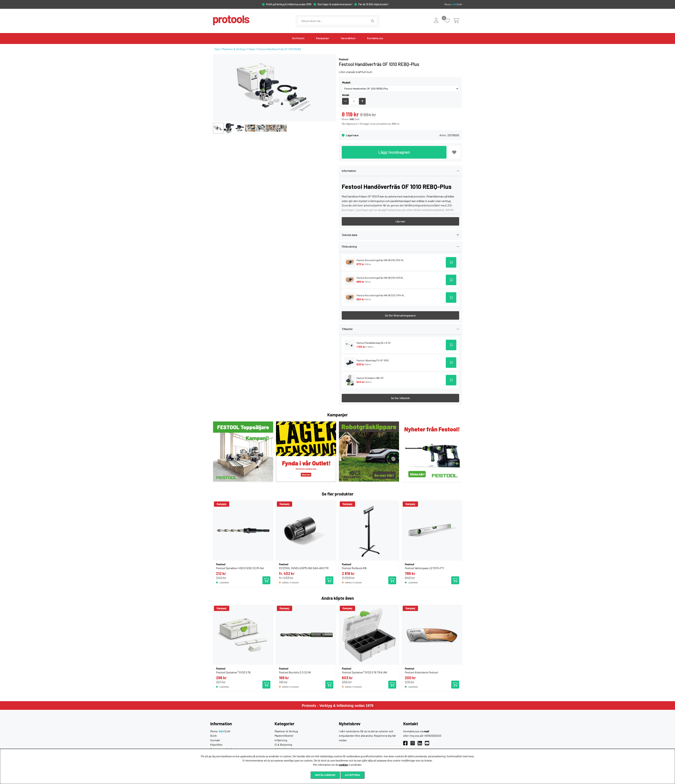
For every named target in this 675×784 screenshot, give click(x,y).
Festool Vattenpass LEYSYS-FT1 (424, 568)
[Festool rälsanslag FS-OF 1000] (350, 363)
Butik (213, 735)
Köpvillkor (216, 744)
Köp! (330, 578)
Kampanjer (322, 38)
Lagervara (352, 135)
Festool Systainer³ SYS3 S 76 (233, 672)
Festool (343, 59)
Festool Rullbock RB (354, 568)
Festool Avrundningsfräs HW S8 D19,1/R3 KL (380, 277)
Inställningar (325, 775)
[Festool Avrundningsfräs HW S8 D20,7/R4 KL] (350, 297)
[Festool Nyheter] (432, 480)
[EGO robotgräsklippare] (369, 480)
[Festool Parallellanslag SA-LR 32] (350, 345)
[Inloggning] (436, 20)
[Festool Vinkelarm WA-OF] (350, 380)
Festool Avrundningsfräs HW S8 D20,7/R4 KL (380, 295)
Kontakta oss (375, 38)
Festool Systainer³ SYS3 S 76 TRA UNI (364, 672)
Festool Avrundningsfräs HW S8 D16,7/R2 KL (380, 260)
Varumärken (348, 38)
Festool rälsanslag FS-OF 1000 (372, 360)
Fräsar (251, 49)
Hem (217, 49)
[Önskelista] (449, 21)
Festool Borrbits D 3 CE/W (295, 672)
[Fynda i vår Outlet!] (306, 480)
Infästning (281, 740)
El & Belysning (283, 744)
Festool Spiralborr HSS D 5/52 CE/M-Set (240, 568)
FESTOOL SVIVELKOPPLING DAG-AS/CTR (304, 568)
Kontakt (215, 740)
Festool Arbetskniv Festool (421, 672)
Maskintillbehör (284, 735)
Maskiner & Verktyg (233, 49)
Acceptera (352, 775)
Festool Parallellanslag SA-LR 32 (373, 342)
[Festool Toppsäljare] (243, 480)
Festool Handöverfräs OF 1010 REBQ (279, 49)
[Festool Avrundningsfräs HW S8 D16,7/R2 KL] (350, 262)
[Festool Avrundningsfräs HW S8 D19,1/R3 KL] (350, 280)
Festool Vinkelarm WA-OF (370, 377)
